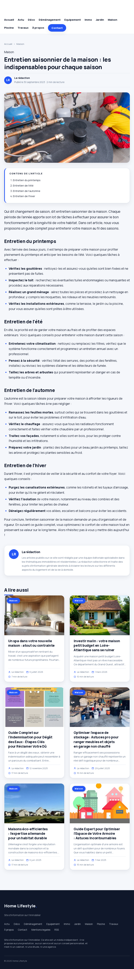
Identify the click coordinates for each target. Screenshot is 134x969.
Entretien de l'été (23, 185)
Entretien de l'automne (26, 191)
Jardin (100, 20)
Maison (112, 20)
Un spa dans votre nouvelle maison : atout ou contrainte (31, 643)
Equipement (72, 20)
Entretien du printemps (26, 180)
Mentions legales (40, 929)
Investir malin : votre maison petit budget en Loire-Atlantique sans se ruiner (97, 645)
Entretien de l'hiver (24, 196)
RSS (56, 929)
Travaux (23, 28)
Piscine (9, 28)
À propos (38, 28)
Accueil (9, 20)
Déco (31, 20)
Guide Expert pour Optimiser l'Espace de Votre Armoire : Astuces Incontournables (97, 833)
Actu (21, 20)
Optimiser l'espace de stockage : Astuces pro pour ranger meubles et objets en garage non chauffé (96, 739)
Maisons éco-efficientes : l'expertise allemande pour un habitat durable (28, 833)
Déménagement (50, 20)
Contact (57, 28)
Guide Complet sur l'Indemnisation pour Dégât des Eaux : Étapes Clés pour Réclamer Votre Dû (30, 739)
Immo (88, 20)
